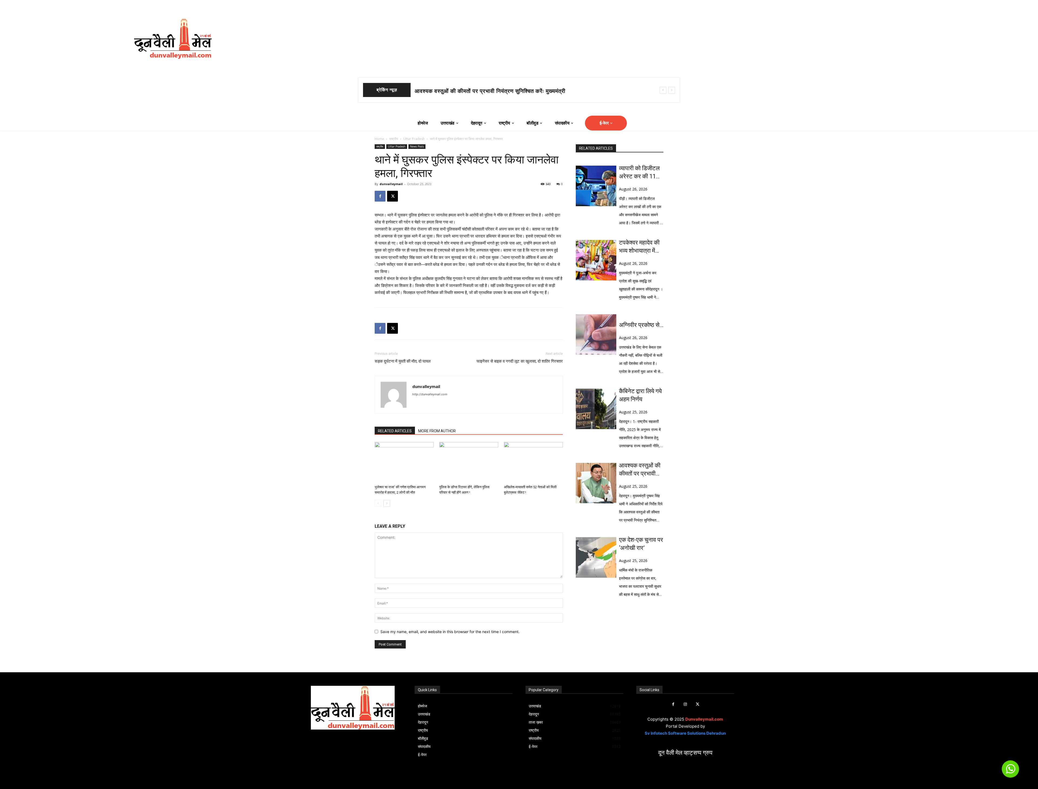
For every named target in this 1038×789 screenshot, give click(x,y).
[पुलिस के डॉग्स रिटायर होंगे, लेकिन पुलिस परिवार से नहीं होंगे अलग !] (468, 462)
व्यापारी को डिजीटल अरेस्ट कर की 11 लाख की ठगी (639, 172)
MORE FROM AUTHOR (437, 431)
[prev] (663, 90)
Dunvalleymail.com (704, 719)
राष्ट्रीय (393, 138)
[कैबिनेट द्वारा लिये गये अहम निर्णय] (596, 409)
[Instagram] (685, 704)
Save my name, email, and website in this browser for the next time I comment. (450, 631)
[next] (671, 90)
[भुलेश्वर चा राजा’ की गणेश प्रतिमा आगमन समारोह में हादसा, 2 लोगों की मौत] (404, 462)
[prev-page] (378, 503)
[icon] (1010, 771)
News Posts (417, 146)
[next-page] (386, 503)
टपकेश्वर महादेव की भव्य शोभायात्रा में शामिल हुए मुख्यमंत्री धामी (481, 91)
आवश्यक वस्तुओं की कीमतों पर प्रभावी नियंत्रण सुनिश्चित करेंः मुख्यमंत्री (639, 470)
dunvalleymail (391, 184)
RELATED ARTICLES (395, 431)
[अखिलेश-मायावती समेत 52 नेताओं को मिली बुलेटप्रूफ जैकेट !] (533, 462)
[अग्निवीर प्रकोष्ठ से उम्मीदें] (596, 334)
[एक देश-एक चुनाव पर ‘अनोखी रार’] (596, 557)
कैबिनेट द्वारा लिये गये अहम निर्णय (640, 395)
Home (379, 138)
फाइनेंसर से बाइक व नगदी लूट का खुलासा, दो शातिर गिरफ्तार (520, 361)
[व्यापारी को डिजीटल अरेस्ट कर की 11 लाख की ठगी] (596, 186)
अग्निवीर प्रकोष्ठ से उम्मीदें (639, 325)
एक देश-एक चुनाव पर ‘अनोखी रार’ (641, 543)
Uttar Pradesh (414, 138)
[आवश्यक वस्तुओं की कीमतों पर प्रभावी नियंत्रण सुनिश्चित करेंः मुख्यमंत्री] (596, 483)
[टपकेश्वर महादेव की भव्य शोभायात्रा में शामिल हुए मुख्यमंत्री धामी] (596, 260)
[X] (392, 196)
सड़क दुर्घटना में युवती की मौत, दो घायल (403, 361)
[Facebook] (380, 196)
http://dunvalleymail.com (429, 394)
